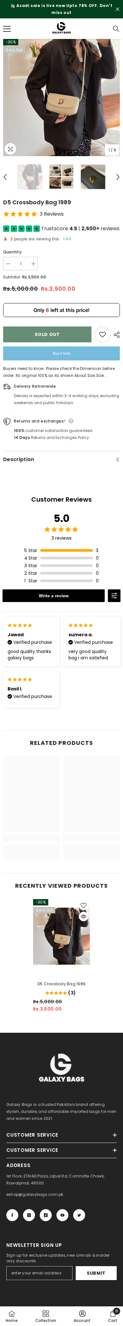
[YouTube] (62, 1215)
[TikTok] (46, 1215)
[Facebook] (12, 1215)
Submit (96, 1273)
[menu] (7, 29)
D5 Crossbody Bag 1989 (61, 984)
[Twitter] (79, 1215)
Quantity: (12, 252)
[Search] (116, 29)
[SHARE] (115, 334)
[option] (61, 9)
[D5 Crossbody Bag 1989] (61, 936)
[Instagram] (29, 1215)
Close (117, 9)
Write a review (54, 595)
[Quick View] (83, 916)
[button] (5, 177)
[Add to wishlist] (102, 334)
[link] (31, 838)
